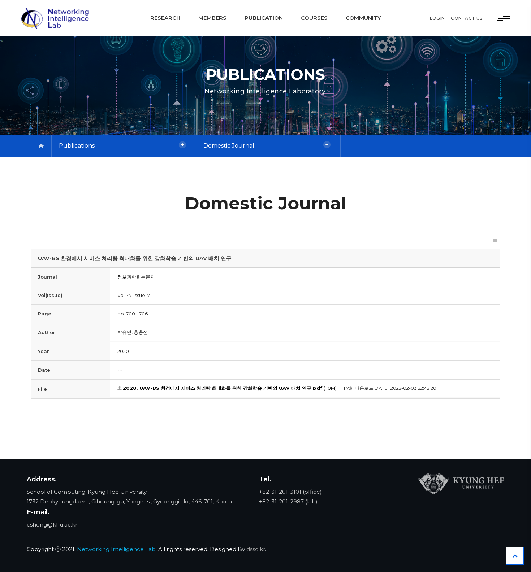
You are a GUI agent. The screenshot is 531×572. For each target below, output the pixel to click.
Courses (314, 17)
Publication (264, 17)
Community (363, 17)
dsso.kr (255, 549)
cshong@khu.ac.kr (52, 524)
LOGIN (437, 18)
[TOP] (515, 556)
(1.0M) (230, 388)
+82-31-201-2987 (281, 501)
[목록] (494, 241)
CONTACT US (466, 18)
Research (165, 17)
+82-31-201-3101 (280, 491)
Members (212, 17)
